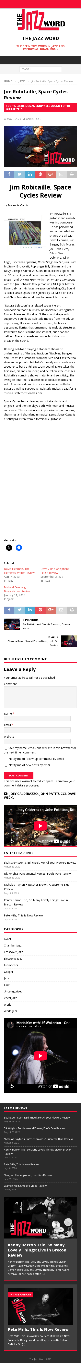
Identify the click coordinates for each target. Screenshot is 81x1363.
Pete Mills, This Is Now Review (23, 915)
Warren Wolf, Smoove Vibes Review (25, 1185)
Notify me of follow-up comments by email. (36, 759)
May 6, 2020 (14, 119)
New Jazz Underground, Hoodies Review (28, 1175)
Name (8, 713)
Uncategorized (13, 991)
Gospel (8, 972)
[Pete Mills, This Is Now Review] (40, 1306)
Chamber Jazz (12, 945)
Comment (10, 684)
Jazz (6, 978)
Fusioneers (11, 965)
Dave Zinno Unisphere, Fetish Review (55, 571)
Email (8, 725)
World (7, 1004)
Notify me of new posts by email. (30, 765)
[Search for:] (40, 69)
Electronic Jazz (13, 958)
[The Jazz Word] (40, 29)
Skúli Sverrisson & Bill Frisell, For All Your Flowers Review (40, 862)
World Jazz (10, 1011)
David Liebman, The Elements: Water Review (19, 571)
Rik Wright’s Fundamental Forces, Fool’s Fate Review (37, 873)
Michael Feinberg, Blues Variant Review (17, 589)
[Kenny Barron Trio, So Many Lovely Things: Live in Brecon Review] (40, 1217)
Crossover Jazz (13, 952)
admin (30, 119)
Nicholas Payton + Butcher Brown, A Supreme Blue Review (38, 1139)
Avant (7, 939)
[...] (43, 1274)
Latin (7, 985)
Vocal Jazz (10, 998)
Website (9, 736)
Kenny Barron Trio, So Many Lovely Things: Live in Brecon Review (37, 1250)
